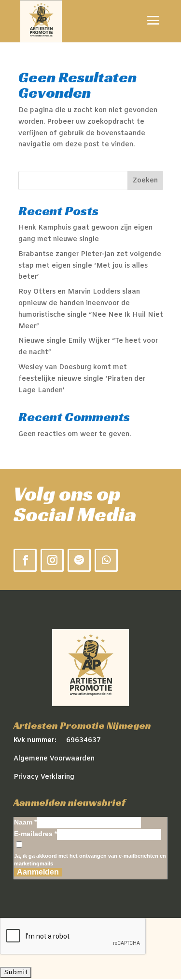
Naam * (25, 822)
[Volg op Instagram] (52, 560)
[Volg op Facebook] (25, 560)
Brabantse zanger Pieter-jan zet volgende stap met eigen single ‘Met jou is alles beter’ (89, 266)
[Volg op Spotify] (79, 560)
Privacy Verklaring (44, 777)
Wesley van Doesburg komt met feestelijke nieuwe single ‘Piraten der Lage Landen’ (81, 379)
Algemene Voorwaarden (54, 758)
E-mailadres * (35, 833)
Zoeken (145, 180)
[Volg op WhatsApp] (106, 560)
